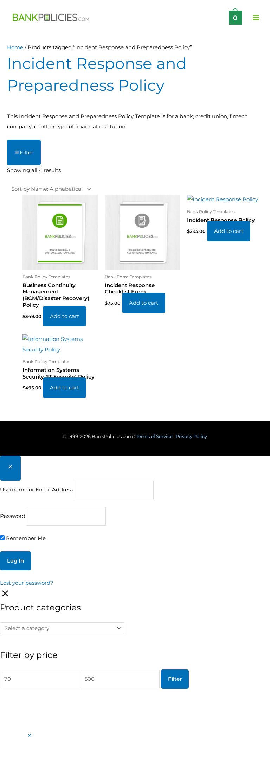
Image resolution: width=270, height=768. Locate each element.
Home (15, 47)
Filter (175, 679)
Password (12, 516)
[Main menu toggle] (256, 17)
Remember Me (25, 538)
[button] (29, 735)
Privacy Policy (191, 436)
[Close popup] (10, 468)
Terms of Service (154, 436)
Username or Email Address (36, 490)
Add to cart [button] (64, 316)
